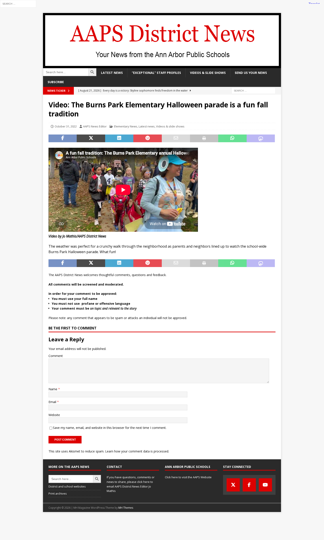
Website (54, 415)
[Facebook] (249, 484)
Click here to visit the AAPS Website (188, 477)
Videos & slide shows (208, 73)
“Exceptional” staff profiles (156, 73)
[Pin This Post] (147, 138)
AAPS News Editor (95, 126)
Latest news (112, 73)
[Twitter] (233, 484)
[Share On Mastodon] (261, 138)
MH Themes (125, 508)
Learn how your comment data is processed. (137, 451)
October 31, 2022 (66, 126)
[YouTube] (265, 484)
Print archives (57, 493)
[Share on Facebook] (62, 138)
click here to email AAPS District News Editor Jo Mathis (130, 486)
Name (53, 389)
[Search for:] (18, 3)
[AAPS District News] (162, 66)
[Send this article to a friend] (176, 138)
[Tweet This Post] (91, 138)
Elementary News (125, 126)
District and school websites (67, 486)
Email (52, 402)
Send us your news (251, 73)
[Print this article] (204, 138)
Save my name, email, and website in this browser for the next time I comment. (109, 428)
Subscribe (56, 82)
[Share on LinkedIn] (119, 138)
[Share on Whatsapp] (232, 138)
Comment (55, 356)
